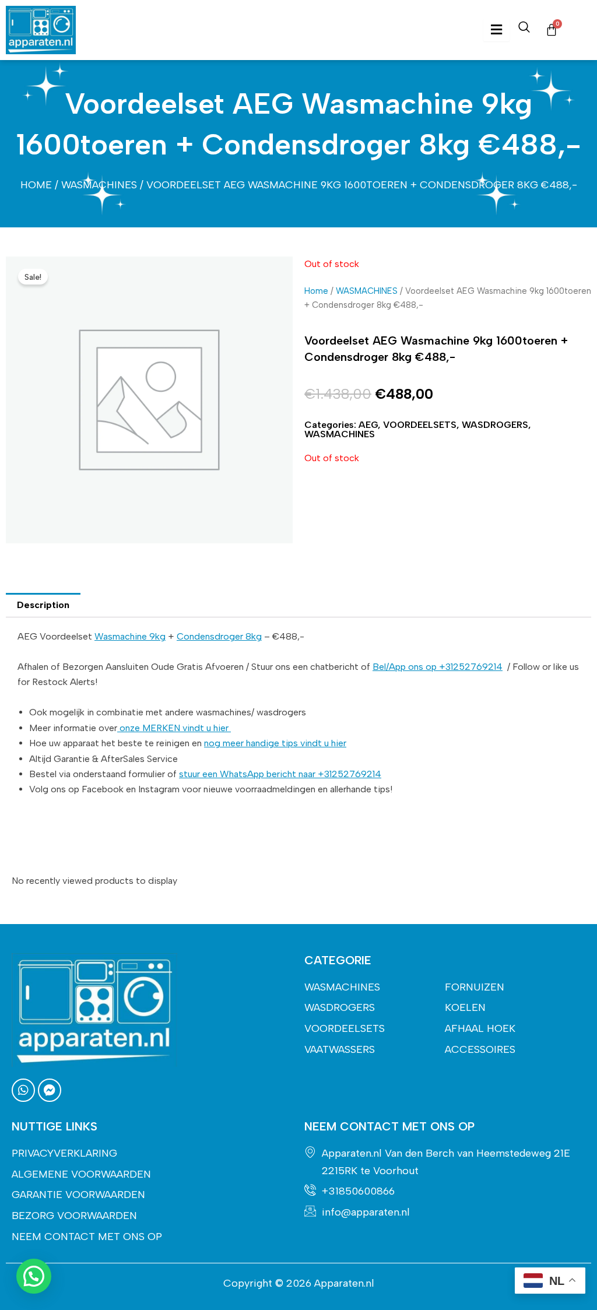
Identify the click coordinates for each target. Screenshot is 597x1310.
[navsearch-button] (524, 29)
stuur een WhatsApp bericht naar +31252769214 (280, 773)
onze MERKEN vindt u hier (174, 727)
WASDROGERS (495, 424)
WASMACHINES (99, 184)
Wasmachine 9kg (130, 636)
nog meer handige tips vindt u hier (275, 743)
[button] (33, 1276)
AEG (368, 424)
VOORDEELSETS (419, 424)
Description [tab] (43, 604)
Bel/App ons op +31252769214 (438, 666)
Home (36, 184)
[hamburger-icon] (496, 30)
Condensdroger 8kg (219, 636)
